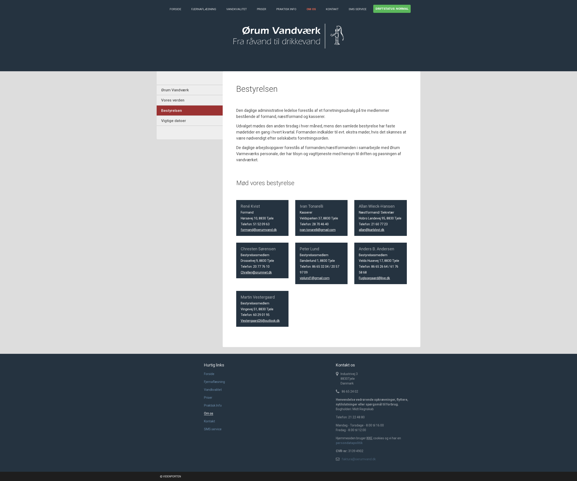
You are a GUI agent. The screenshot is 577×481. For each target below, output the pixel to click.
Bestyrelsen (171, 110)
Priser (261, 9)
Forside (175, 9)
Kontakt (332, 9)
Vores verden (172, 100)
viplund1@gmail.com (315, 278)
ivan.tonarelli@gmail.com (318, 230)
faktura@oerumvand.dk (359, 459)
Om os (311, 9)
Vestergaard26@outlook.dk (260, 320)
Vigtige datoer (173, 120)
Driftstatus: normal (392, 8)
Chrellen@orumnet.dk (256, 272)
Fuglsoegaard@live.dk (374, 278)
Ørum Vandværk (175, 90)
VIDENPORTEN (171, 476)
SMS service (357, 9)
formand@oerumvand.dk (259, 230)
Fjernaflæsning (203, 9)
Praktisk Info (286, 9)
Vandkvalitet (236, 9)
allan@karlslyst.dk (371, 230)
